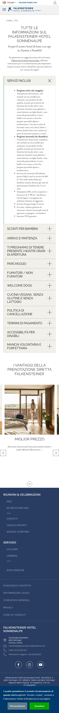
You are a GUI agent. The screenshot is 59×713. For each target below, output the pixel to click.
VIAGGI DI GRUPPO (17, 525)
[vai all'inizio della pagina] (29, 484)
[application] (29, 699)
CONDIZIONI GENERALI (16, 600)
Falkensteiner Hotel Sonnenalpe (25, 60)
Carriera (12, 556)
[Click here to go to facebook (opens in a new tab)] (18, 664)
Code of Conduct (14, 615)
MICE (9, 501)
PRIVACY (8, 607)
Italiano (10, 3)
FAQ (16, 21)
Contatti (12, 519)
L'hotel (9, 21)
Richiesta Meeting (18, 508)
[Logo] (29, 9)
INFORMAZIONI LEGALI (16, 593)
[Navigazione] (4, 9)
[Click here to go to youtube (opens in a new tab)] (40, 664)
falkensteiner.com (28, 3)
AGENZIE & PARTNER (18, 532)
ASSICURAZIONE (16, 570)
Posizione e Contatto (17, 585)
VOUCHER (12, 549)
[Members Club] (55, 2)
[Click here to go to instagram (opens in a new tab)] (29, 664)
